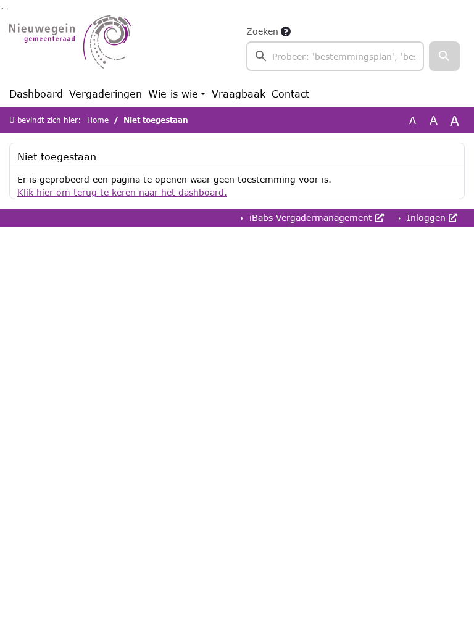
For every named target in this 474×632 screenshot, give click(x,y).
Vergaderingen (105, 93)
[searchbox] (335, 56)
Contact (290, 93)
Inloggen (426, 217)
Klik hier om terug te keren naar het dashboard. (122, 192)
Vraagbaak (238, 93)
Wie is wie (173, 93)
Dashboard (36, 93)
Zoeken (262, 31)
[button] (444, 56)
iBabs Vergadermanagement (310, 217)
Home (98, 120)
